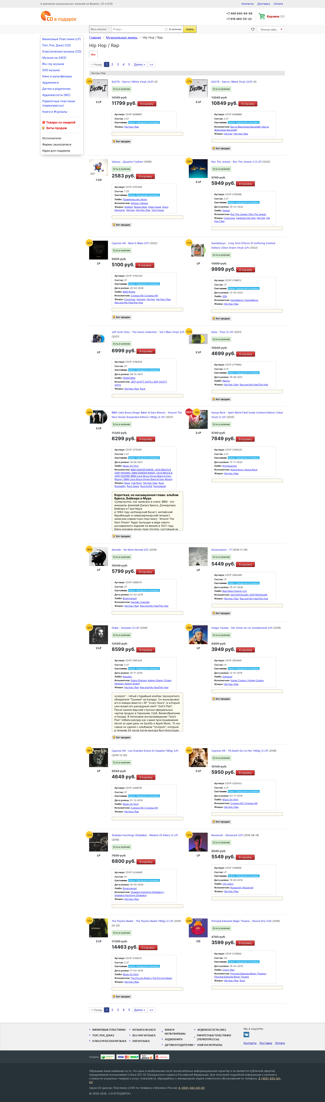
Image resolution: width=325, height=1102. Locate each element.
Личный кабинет (270, 29)
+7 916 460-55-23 (239, 19)
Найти (190, 29)
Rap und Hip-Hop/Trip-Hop (129, 302)
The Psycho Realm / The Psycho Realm (151, 978)
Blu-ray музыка (53, 64)
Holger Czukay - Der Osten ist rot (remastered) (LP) (242, 627)
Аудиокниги (50, 82)
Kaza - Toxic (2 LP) (222, 331)
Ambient (128, 206)
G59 (224, 296)
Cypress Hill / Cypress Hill (144, 295)
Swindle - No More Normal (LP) (130, 549)
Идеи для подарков (56, 150)
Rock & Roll (146, 486)
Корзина (276, 16)
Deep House (154, 206)
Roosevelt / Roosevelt (241, 887)
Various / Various (139, 203)
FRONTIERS (129, 378)
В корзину (146, 103)
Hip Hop (228, 133)
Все (93, 54)
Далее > (139, 64)
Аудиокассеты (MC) (56, 95)
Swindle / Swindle (140, 602)
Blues (127, 483)
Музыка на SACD (54, 57)
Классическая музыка (109, 1041)
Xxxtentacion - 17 (221, 549)
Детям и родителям (56, 89)
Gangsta (141, 299)
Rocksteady (159, 486)
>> (151, 64)
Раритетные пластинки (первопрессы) (58, 103)
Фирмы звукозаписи (56, 144)
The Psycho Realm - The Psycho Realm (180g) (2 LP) (143, 920)
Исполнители (51, 138)
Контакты (248, 3)
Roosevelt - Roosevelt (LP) (227, 835)
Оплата (278, 3)
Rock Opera (133, 486)
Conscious (229, 218)
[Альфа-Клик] (162, 1056)
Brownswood (130, 598)
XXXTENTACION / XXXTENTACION (248, 594)
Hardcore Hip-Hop (246, 218)
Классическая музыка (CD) (61, 51)
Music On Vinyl (131, 465)
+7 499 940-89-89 (239, 13)
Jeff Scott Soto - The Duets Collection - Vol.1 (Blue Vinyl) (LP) (148, 331)
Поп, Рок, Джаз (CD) (56, 45)
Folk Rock (136, 483)
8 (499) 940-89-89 (191, 1087)
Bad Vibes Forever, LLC (234, 591)
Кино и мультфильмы (57, 76)
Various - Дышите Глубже (128, 161)
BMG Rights (129, 291)
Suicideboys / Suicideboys (244, 300)
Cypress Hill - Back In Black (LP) (131, 243)
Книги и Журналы (54, 111)
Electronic (120, 210)
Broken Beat (140, 206)
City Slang (227, 883)
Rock (142, 388)
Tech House (157, 210)
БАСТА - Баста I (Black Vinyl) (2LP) (232, 81)
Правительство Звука (135, 199)
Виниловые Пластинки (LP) (61, 39)
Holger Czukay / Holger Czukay (247, 680)
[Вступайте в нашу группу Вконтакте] (246, 1034)
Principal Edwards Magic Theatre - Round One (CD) (241, 920)
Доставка (263, 3)
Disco (165, 206)
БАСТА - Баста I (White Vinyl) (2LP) (133, 81)
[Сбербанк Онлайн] (107, 1056)
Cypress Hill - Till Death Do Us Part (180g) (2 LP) (240, 750)
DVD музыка (51, 70)
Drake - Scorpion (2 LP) (126, 627)
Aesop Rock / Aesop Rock (243, 469)
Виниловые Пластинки (108, 1029)
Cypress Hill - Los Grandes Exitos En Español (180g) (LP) (145, 750)
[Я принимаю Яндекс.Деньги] (147, 1056)
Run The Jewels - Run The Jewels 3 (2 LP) (236, 161)
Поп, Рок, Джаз (103, 1035)
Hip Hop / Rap (131, 126)
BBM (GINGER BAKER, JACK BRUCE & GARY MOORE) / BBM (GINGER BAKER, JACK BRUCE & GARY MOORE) (143, 472)
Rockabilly (120, 486)
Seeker (226, 210)
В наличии (175, 29)
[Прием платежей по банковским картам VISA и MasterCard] (127, 1056)
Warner (226, 380)
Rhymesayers (229, 465)
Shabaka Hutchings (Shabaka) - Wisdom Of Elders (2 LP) (145, 835)
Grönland (227, 676)
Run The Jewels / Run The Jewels (248, 214)
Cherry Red (228, 969)
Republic (127, 676)
